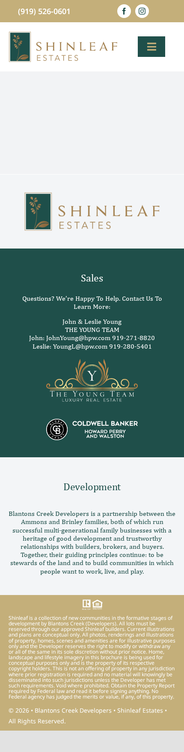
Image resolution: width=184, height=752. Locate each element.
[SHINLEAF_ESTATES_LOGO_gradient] (63, 34)
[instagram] (142, 11)
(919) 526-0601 (44, 11)
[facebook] (124, 11)
